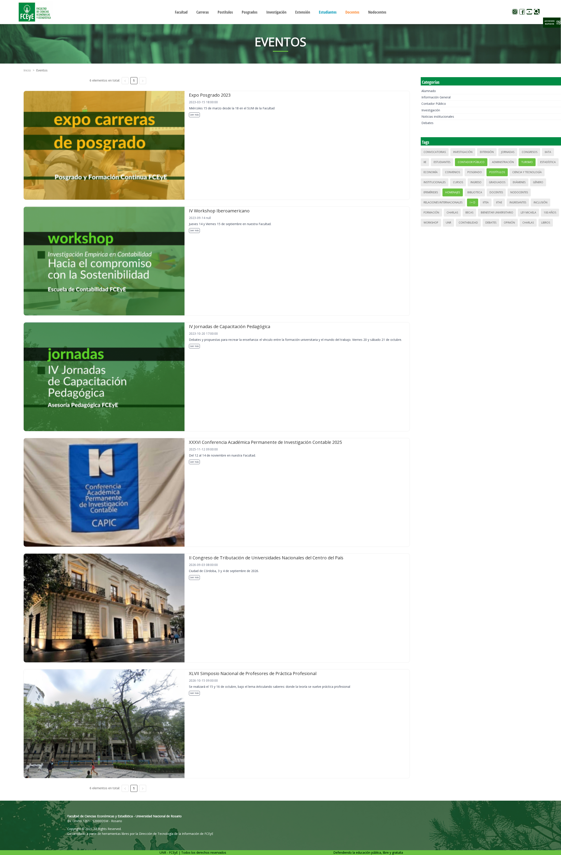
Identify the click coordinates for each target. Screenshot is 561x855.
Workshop (431, 222)
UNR (448, 222)
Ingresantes (518, 202)
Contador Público (433, 103)
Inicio (27, 70)
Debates (427, 123)
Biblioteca (474, 192)
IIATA (548, 152)
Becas (469, 212)
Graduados (497, 182)
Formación (431, 212)
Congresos (529, 152)
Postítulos (497, 172)
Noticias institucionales (437, 116)
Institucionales (435, 182)
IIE (425, 162)
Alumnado (428, 91)
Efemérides (431, 192)
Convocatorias (435, 152)
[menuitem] (181, 12)
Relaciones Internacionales (443, 202)
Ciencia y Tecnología (527, 172)
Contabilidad (468, 222)
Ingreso (475, 182)
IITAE (499, 202)
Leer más (194, 114)
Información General (436, 97)
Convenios (452, 172)
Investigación (430, 110)
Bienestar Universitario (497, 212)
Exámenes (519, 182)
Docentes (496, 192)
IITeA (486, 202)
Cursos (458, 182)
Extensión (487, 152)
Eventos (42, 70)
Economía (431, 172)
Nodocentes (519, 192)
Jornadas (507, 152)
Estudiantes (442, 162)
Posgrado (474, 172)
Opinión (509, 222)
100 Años (550, 212)
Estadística (548, 162)
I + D (472, 202)
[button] (552, 23)
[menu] (280, 12)
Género (538, 182)
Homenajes (452, 192)
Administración (503, 162)
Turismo (527, 162)
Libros (545, 222)
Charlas (452, 212)
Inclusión (540, 202)
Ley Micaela (528, 212)
